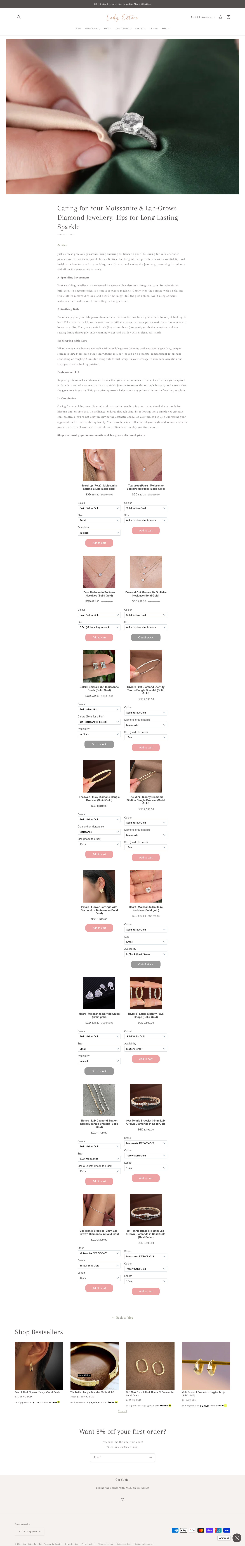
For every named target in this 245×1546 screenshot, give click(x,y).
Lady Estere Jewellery (33, 1544)
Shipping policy (124, 1544)
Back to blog (124, 1318)
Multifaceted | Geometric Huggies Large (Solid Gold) (203, 1394)
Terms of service (105, 1544)
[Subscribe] (151, 1457)
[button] (19, 17)
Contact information (144, 1544)
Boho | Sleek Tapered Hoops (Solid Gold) (37, 1392)
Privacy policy (88, 1544)
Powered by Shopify (53, 1544)
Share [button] (65, 245)
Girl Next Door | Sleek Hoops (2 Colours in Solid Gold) (150, 1394)
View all (122, 1411)
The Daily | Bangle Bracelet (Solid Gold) (92, 1392)
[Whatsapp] (236, 1537)
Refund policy (71, 1544)
